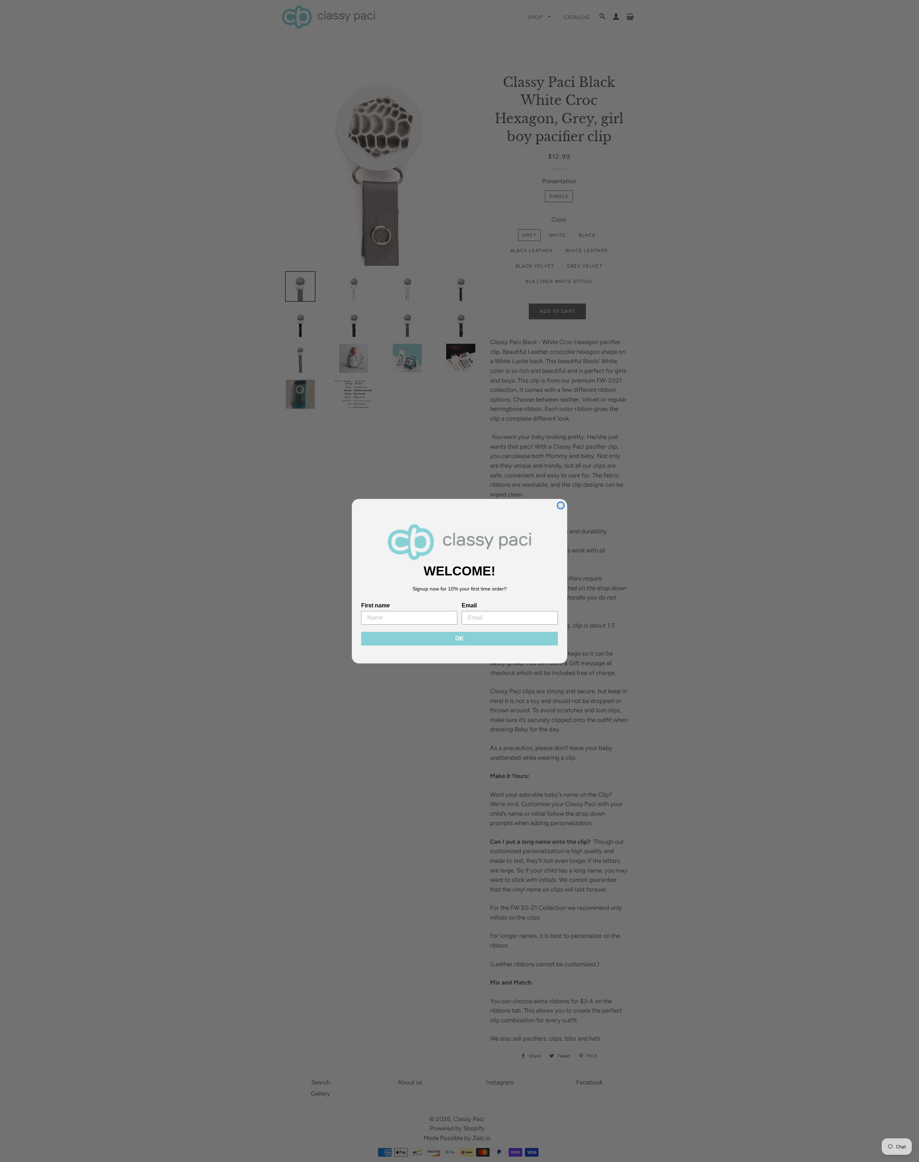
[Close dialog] (560, 505)
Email (469, 605)
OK (459, 638)
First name (375, 605)
